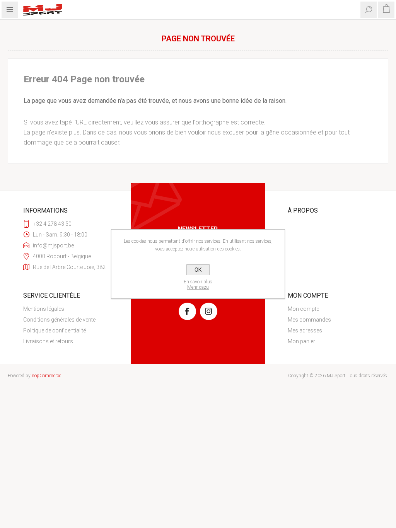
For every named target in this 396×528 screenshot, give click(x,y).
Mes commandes (309, 320)
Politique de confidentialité (54, 330)
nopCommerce (46, 375)
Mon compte (303, 309)
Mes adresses (305, 330)
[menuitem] (65, 308)
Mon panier (301, 341)
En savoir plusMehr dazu (198, 284)
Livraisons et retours (48, 341)
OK (198, 270)
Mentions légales (43, 309)
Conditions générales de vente (59, 320)
